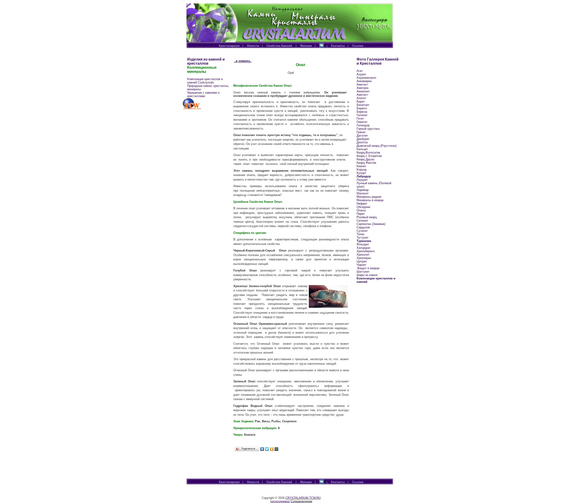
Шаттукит (363, 271)
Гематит (362, 122)
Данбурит (363, 139)
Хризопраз (364, 258)
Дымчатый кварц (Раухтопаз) (376, 145)
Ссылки (357, 45)
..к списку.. (242, 61)
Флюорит (363, 244)
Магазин (306, 45)
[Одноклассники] (271, 449)
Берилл (362, 108)
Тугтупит (362, 237)
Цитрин (362, 261)
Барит (361, 101)
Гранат (361, 132)
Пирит (361, 213)
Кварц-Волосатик (368, 152)
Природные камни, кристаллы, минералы (208, 87)
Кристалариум (229, 45)
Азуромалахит (366, 77)
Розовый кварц (367, 217)
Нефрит (362, 203)
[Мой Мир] (276, 449)
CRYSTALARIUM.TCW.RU (303, 498)
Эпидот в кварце (368, 268)
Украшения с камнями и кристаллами (203, 94)
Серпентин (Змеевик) (371, 224)
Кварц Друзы (365, 159)
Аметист (362, 84)
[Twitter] (267, 449)
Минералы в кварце (370, 200)
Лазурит (362, 179)
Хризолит (363, 254)
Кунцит (361, 173)
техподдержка (280, 501)
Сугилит (362, 230)
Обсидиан (363, 207)
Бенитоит (363, 105)
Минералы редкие (369, 196)
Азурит (361, 74)
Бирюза (362, 111)
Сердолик (363, 227)
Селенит (362, 220)
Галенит (362, 115)
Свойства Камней (279, 45)
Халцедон (363, 247)
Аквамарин (364, 81)
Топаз (360, 234)
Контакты (338, 45)
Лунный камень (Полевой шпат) (374, 184)
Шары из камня (367, 275)
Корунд (362, 169)
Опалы (361, 210)
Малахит (363, 193)
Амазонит (363, 91)
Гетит (360, 118)
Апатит (361, 98)
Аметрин (362, 88)
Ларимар (363, 190)
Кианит (361, 166)
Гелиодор (363, 125)
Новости (253, 45)
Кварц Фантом (366, 162)
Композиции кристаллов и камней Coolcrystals (205, 80)
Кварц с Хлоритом (369, 156)
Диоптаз (362, 142)
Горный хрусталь (368, 128)
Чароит (361, 264)
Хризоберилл (366, 251)
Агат (360, 71)
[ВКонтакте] (262, 449)
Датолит (362, 135)
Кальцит (362, 149)
